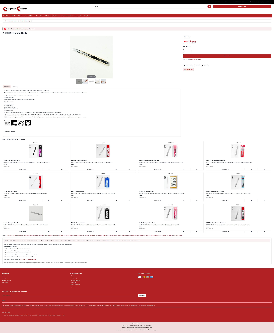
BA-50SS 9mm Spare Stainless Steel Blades (149, 160)
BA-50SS (171, 235)
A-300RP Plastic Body (25, 20)
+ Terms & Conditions (75, 280)
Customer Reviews (6, 280)
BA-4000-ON (158, 235)
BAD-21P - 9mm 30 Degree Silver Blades (215, 160)
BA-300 (140, 235)
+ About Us (72, 275)
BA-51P (163, 235)
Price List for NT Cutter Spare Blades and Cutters (223, 1)
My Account (4, 275)
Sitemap (4, 278)
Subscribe (142, 295)
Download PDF (189, 69)
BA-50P (144, 235)
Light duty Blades (178, 235)
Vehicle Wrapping (89, 235)
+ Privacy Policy (73, 278)
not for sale (19, 28)
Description (7, 86)
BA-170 (125, 235)
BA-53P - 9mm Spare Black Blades (12, 160)
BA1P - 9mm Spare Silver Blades (79, 160)
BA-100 (129, 235)
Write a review (197, 59)
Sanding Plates (79, 15)
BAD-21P (41, 235)
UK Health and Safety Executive (28, 259)
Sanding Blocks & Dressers (68, 15)
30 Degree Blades (48, 235)
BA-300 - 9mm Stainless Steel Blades (215, 191)
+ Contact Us (73, 282)
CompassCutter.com (137, 323)
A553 (54, 235)
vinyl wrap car (81, 235)
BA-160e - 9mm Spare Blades (78, 222)
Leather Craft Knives (28, 15)
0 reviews (191, 59)
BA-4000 (153, 235)
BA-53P (167, 235)
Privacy (197, 65)
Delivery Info (189, 65)
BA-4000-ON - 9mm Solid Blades (146, 191)
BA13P (132, 235)
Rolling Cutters (48, 15)
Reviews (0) (15, 86)
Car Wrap (61, 235)
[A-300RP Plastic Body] (79, 81)
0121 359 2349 (238, 1)
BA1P (121, 235)
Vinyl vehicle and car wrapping (100, 235)
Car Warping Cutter (68, 235)
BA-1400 (148, 235)
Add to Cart (227, 56)
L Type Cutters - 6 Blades (16, 15)
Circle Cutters (6, 15)
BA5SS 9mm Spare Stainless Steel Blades (216, 222)
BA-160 (113, 235)
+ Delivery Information (75, 284)
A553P (56, 235)
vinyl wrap (75, 235)
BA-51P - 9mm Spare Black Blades (12, 222)
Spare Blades (87, 15)
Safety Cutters (56, 15)
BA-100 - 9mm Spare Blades (10, 191)
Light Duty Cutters (39, 15)
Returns (206, 65)
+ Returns (72, 286)
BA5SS (136, 235)
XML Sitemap (5, 282)
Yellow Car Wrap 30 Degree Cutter (31, 235)
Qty (183, 49)
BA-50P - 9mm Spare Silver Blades (147, 222)
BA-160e (118, 235)
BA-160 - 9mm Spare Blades (78, 191)
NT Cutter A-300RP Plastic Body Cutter (14, 235)
